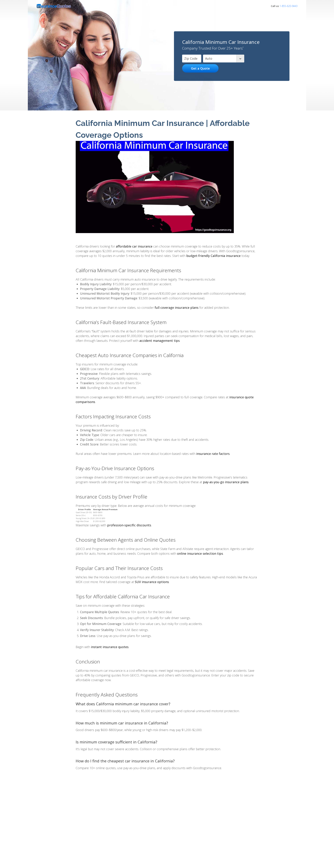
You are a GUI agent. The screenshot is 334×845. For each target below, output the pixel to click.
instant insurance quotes (110, 647)
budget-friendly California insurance (213, 256)
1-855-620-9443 (288, 6)
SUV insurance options (152, 582)
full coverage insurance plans (176, 307)
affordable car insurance (134, 246)
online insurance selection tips (200, 553)
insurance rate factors (213, 454)
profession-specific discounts (129, 525)
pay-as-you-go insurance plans (226, 482)
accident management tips (159, 340)
